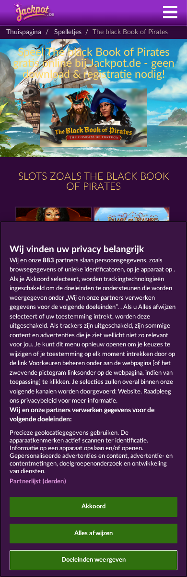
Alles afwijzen (93, 533)
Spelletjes (68, 32)
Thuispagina (23, 32)
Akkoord (93, 506)
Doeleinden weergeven (93, 560)
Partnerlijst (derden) (38, 482)
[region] (93, 399)
